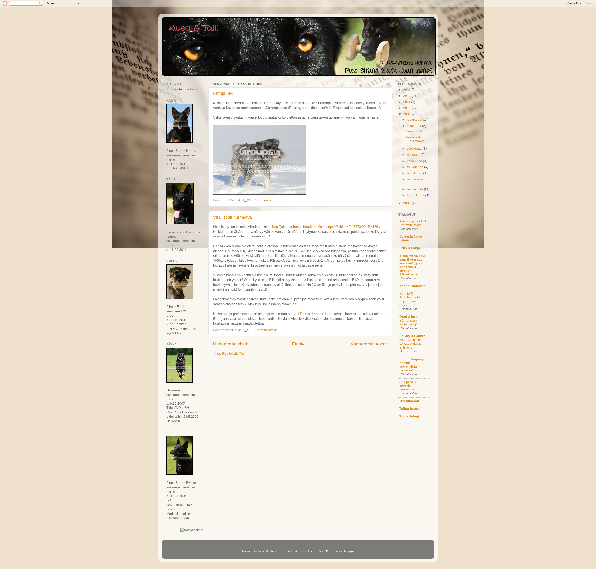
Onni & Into (408, 316)
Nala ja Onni (409, 293)
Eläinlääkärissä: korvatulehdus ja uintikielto (410, 343)
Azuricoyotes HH (412, 221)
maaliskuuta (416, 179)
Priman (305, 314)
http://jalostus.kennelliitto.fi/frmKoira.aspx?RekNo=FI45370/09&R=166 (325, 227)
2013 (407, 89)
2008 (407, 203)
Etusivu (299, 344)
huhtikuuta (415, 173)
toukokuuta (415, 167)
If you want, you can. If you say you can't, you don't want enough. (412, 263)
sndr (314, 551)
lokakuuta (414, 126)
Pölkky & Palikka (412, 336)
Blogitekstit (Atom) (235, 353)
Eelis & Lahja (409, 248)
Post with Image (410, 225)
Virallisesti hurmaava (232, 217)
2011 (407, 102)
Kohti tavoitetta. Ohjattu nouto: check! (410, 301)
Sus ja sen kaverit (407, 383)
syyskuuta (415, 148)
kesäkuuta (415, 161)
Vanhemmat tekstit (369, 344)
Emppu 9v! (223, 93)
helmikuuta (415, 189)
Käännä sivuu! (409, 274)
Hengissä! (406, 370)
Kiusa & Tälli (193, 28)
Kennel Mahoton (412, 286)
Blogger (348, 551)
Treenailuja (406, 389)
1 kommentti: (265, 200)
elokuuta (413, 154)
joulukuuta (415, 119)
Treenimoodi (409, 401)
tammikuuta (416, 195)
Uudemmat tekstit (230, 344)
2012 (407, 96)
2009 (407, 114)
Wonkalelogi (409, 416)
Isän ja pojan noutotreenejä (408, 322)
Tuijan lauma (409, 408)
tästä (193, 89)
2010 (407, 108)
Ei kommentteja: (265, 330)
